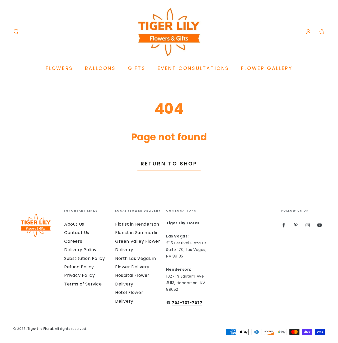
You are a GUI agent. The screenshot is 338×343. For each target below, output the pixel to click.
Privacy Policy (79, 275)
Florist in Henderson (137, 224)
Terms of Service (83, 284)
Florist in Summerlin (137, 233)
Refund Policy (79, 267)
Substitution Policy (84, 258)
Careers (73, 241)
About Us (74, 224)
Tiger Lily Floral (40, 328)
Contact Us (76, 233)
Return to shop (169, 163)
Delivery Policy (80, 250)
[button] (16, 31)
